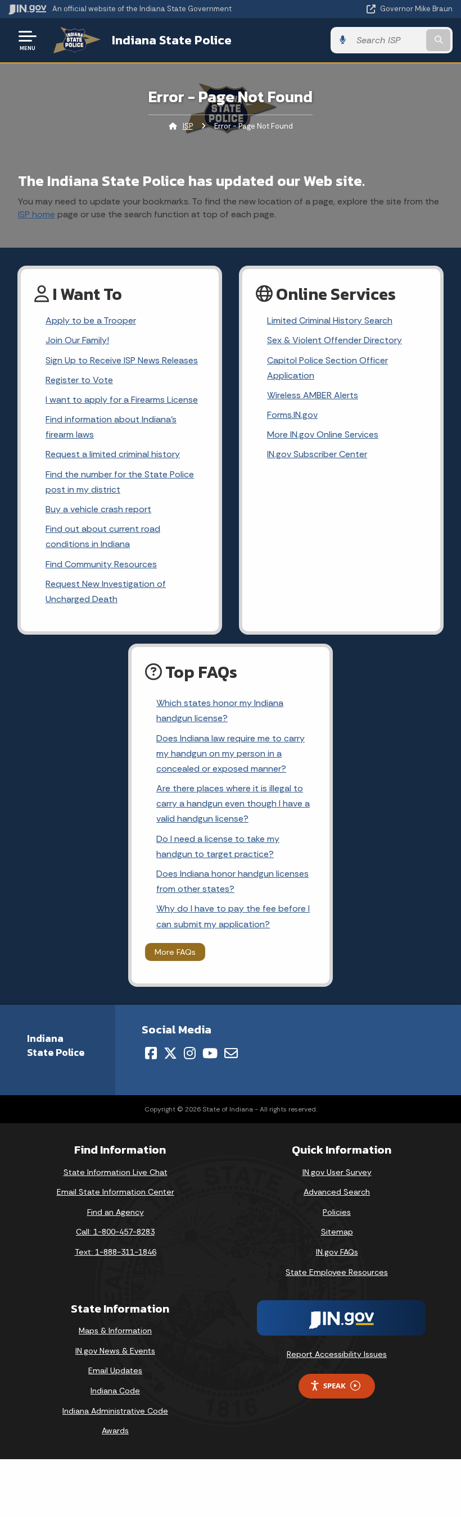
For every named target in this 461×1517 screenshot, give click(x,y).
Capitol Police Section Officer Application (327, 367)
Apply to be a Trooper (91, 320)
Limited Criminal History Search (329, 320)
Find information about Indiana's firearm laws (111, 426)
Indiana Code (115, 1391)
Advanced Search (337, 1192)
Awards (115, 1430)
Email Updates (115, 1370)
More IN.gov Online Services (322, 434)
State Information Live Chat (116, 1172)
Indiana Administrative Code (115, 1411)
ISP (188, 126)
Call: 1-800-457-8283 (115, 1232)
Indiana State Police (172, 39)
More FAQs (175, 952)
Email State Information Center (115, 1192)
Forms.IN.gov (292, 415)
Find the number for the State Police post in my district (120, 481)
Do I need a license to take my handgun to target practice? (217, 846)
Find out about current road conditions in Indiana (103, 536)
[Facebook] (151, 1053)
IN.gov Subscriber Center (317, 454)
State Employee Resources (337, 1272)
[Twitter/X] (170, 1053)
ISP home (36, 214)
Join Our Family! (77, 340)
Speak (334, 1386)
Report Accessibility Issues (337, 1354)
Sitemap (337, 1232)
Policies (337, 1212)
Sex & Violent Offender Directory (334, 340)
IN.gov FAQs (337, 1252)
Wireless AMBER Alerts (312, 395)
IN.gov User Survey (337, 1172)
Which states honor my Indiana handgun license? (219, 710)
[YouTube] (210, 1053)
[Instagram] (190, 1053)
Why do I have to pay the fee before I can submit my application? (233, 916)
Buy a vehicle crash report (98, 509)
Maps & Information (115, 1330)
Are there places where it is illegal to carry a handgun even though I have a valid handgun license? (233, 803)
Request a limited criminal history (113, 454)
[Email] (231, 1053)
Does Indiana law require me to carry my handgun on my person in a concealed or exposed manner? (230, 753)
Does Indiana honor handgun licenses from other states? (232, 881)
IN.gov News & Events (115, 1351)
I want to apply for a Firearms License (122, 400)
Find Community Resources (101, 564)
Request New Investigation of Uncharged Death (106, 591)
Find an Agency (115, 1212)
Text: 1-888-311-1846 (115, 1252)
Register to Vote (79, 380)
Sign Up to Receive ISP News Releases (122, 360)
